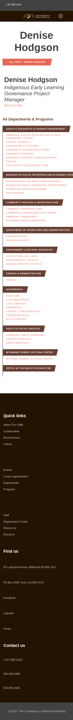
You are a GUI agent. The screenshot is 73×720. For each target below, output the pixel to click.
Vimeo (7, 628)
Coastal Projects (18, 142)
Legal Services (16, 303)
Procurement (15, 193)
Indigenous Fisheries (20, 154)
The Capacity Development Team (27, 165)
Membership (14, 307)
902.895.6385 (11, 673)
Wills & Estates (16, 319)
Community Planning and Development (31, 213)
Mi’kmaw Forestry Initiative (24, 264)
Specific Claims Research (23, 311)
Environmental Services (22, 260)
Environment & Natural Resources (29, 249)
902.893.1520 (11, 688)
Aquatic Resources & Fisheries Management (36, 128)
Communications (17, 236)
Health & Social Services (23, 328)
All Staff (15, 62)
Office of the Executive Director (28, 368)
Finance (11, 280)
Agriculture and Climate (22, 256)
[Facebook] (4, 591)
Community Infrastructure (24, 209)
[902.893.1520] (4, 681)
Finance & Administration (23, 273)
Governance (14, 289)
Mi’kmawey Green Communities (25, 220)
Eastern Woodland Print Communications (33, 181)
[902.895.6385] (4, 667)
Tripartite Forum (17, 315)
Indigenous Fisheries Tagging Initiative (31, 157)
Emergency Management (22, 217)
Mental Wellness (17, 343)
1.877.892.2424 (12, 659)
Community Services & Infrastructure (32, 202)
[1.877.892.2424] (4, 653)
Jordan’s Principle (18, 339)
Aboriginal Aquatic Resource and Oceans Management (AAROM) (33, 136)
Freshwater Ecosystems (22, 146)
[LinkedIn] (4, 606)
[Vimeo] (4, 622)
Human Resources (18, 240)
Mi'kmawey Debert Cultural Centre (29, 352)
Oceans (11, 161)
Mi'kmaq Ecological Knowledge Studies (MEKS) (36, 185)
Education (13, 105)
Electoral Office (17, 300)
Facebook (9, 598)
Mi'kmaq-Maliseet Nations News (26, 189)
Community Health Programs (25, 335)
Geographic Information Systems (28, 150)
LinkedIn (8, 613)
